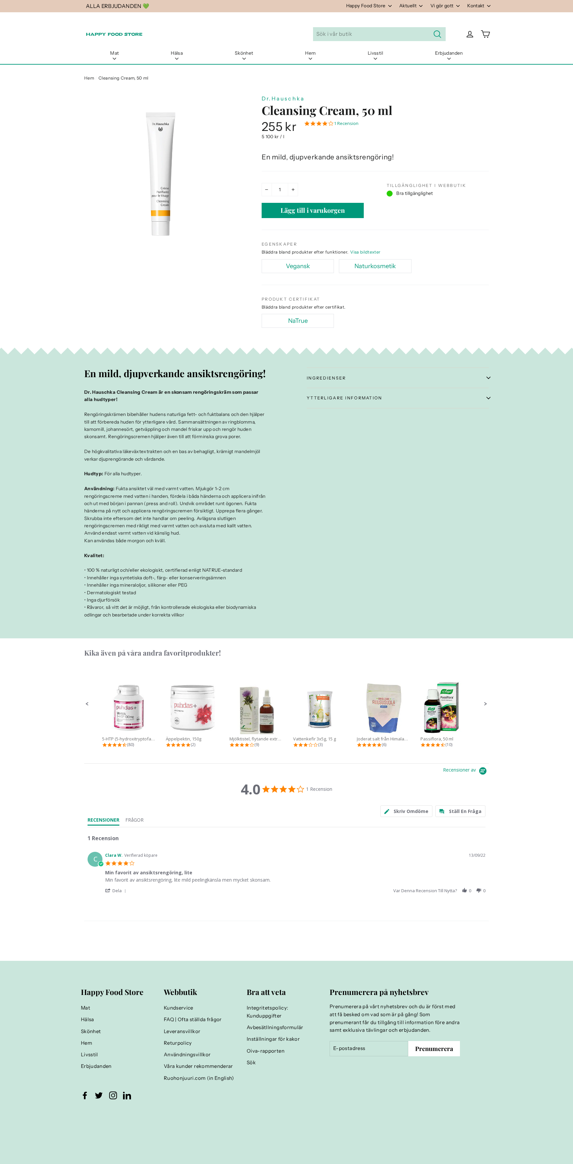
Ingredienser (326, 378)
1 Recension (346, 123)
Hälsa (177, 53)
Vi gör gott (442, 6)
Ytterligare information (344, 397)
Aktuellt (408, 6)
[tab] (406, 811)
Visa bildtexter (365, 252)
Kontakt (476, 6)
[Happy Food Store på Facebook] (85, 1095)
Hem (310, 53)
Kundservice (178, 1008)
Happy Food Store (366, 6)
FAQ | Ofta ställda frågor (193, 1019)
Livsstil (375, 53)
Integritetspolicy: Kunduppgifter (267, 1012)
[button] (87, 704)
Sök (251, 1063)
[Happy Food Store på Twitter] (99, 1095)
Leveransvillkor (182, 1031)
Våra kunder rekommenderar (198, 1066)
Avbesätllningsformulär (275, 1027)
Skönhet (244, 53)
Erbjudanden (449, 53)
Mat (114, 53)
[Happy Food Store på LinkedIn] (127, 1095)
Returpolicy (178, 1043)
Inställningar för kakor (273, 1039)
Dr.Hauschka (283, 98)
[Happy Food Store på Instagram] (113, 1095)
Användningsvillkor (187, 1055)
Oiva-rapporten (266, 1051)
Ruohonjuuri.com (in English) (199, 1078)
